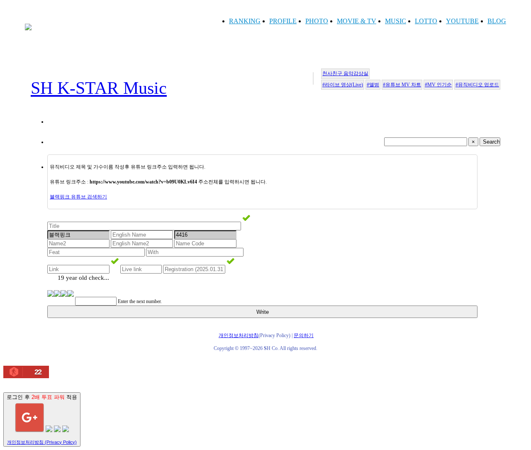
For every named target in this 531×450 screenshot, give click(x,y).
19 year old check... (83, 277)
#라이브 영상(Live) (342, 85)
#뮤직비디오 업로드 (477, 85)
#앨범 (373, 85)
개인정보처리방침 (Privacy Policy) (42, 442)
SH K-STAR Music (99, 88)
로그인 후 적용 (42, 419)
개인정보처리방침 (238, 335)
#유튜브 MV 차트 (402, 85)
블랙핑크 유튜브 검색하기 (78, 197)
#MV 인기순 (438, 85)
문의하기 (304, 335)
